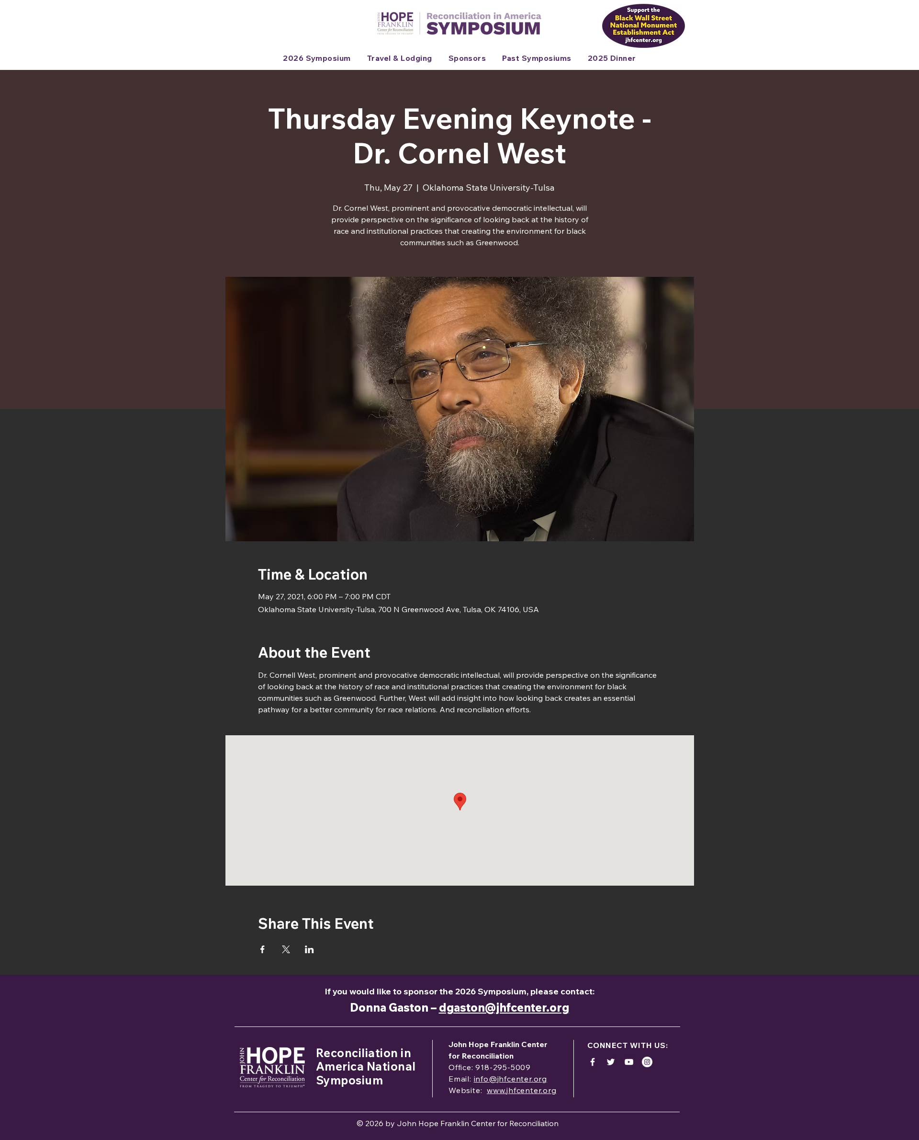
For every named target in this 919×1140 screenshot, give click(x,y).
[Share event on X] (286, 949)
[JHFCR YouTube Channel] (629, 1062)
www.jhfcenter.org (522, 1090)
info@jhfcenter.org (510, 1078)
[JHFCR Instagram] (647, 1062)
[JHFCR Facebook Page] (592, 1062)
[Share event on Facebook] (262, 949)
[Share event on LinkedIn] (309, 949)
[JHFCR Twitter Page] (610, 1062)
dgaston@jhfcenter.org (504, 1007)
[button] (399, 58)
